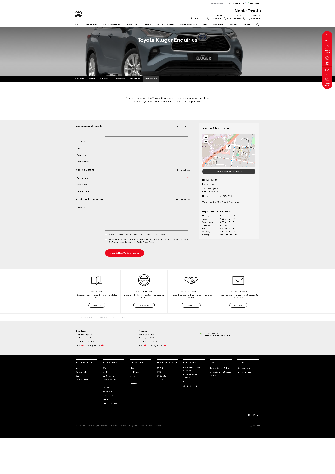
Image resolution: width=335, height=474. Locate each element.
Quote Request (190, 386)
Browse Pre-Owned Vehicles (191, 369)
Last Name (81, 141)
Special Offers (132, 24)
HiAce (132, 379)
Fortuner (106, 387)
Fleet (205, 24)
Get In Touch (238, 305)
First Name (81, 134)
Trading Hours (93, 345)
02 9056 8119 (216, 17)
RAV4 (105, 368)
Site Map (123, 425)
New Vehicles (91, 24)
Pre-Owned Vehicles (111, 24)
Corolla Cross (109, 395)
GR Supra (160, 379)
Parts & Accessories (165, 24)
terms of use (133, 239)
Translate (254, 3)
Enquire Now (151, 79)
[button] (229, 147)
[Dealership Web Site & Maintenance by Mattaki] (255, 425)
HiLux (132, 368)
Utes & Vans (136, 362)
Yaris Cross (107, 391)
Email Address (83, 161)
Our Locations (199, 18)
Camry (79, 375)
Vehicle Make (82, 177)
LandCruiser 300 (110, 403)
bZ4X (105, 372)
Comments (81, 207)
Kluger (110, 317)
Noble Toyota (247, 10)
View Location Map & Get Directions (229, 171)
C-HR (105, 383)
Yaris (78, 368)
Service (148, 24)
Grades (92, 79)
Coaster (133, 383)
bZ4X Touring (108, 375)
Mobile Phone (82, 154)
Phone (79, 148)
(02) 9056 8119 (253, 17)
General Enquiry (244, 372)
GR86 (159, 372)
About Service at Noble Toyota (220, 373)
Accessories (119, 79)
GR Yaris (160, 368)
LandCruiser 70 (136, 372)
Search (257, 24)
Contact (246, 24)
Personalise (218, 24)
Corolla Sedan (82, 379)
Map (78, 345)
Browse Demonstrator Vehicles (193, 376)
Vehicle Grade (83, 191)
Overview (79, 79)
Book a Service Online (219, 368)
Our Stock (135, 79)
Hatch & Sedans (85, 362)
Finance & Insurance (188, 24)
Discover (233, 24)
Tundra (132, 375)
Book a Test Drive (144, 305)
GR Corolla (161, 375)
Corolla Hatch (82, 372)
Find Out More (191, 305)
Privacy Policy (133, 425)
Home (76, 23)
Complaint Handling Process (150, 425)
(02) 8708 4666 (234, 17)
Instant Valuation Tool (192, 381)
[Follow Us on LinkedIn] (258, 415)
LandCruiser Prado (111, 379)
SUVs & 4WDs (100, 317)
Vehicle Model (83, 184)
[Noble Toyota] (78, 14)
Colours (104, 79)
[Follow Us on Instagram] (253, 415)
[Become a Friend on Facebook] (249, 415)
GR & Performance (167, 362)
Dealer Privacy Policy (145, 242)
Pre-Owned (189, 362)
